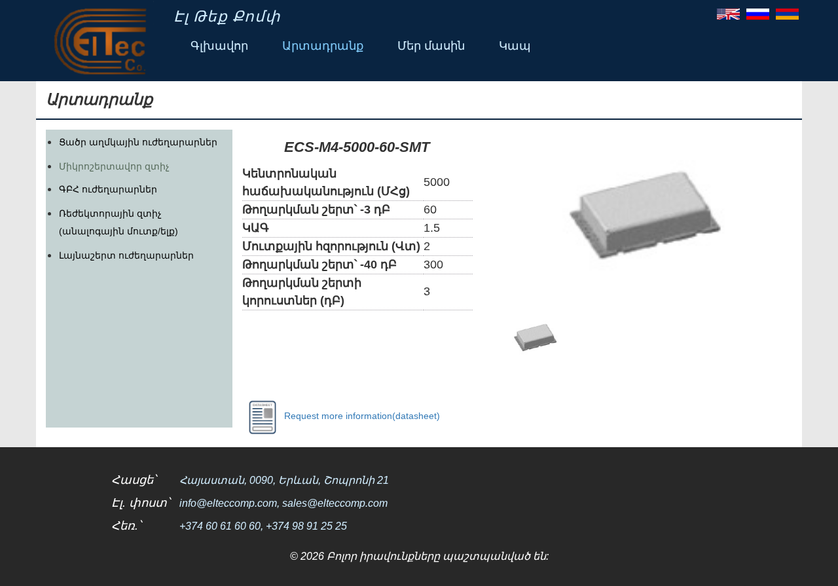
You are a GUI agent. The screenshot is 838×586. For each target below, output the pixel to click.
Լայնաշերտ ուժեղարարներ (126, 255)
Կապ (515, 45)
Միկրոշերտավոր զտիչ (114, 166)
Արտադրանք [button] (322, 45)
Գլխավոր (219, 45)
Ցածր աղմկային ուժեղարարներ (138, 142)
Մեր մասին (431, 45)
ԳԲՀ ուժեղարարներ (108, 189)
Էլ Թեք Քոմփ (226, 16)
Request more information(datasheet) (362, 415)
